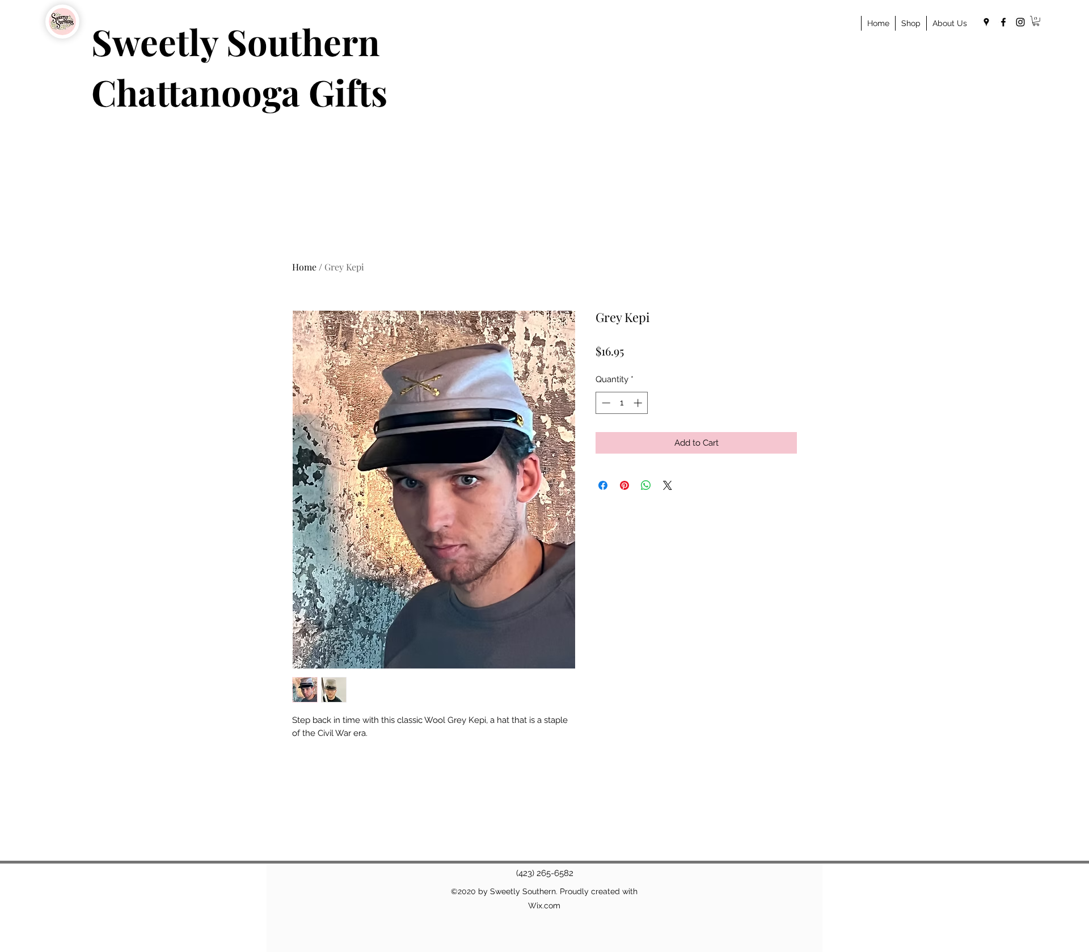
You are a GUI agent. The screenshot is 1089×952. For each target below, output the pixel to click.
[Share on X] (667, 485)
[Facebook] (1003, 22)
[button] (1036, 21)
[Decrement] (605, 402)
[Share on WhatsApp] (646, 485)
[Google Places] (986, 22)
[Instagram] (1020, 22)
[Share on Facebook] (603, 485)
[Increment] (639, 402)
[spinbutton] (622, 402)
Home (304, 267)
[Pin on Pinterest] (624, 485)
